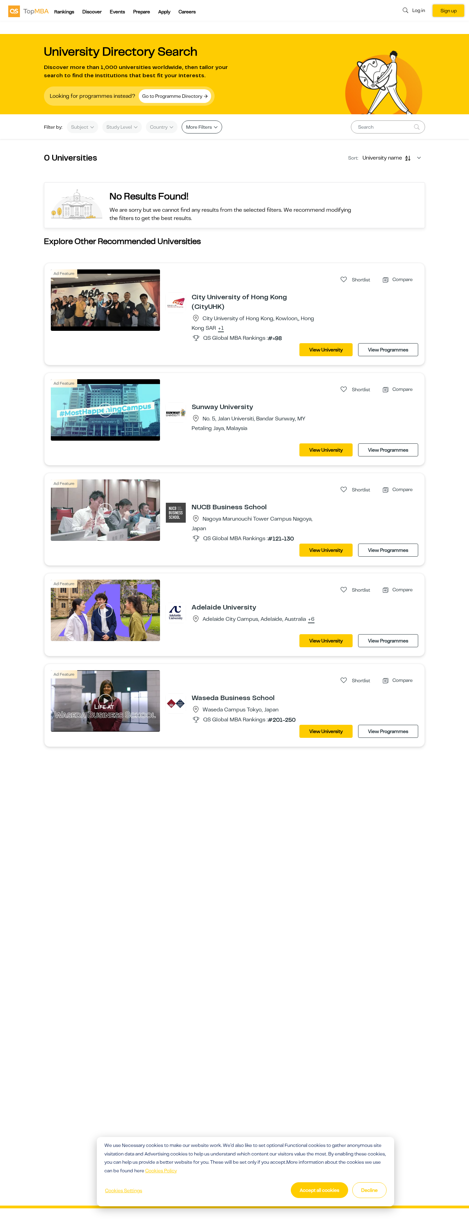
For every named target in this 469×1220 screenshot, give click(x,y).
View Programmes (388, 350)
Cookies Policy (161, 1170)
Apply (164, 12)
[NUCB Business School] (176, 512)
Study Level (119, 127)
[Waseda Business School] (176, 703)
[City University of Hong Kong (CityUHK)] (176, 302)
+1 (221, 328)
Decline (369, 1190)
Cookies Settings (123, 1190)
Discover (92, 12)
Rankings (64, 12)
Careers (187, 12)
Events (117, 12)
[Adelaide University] (176, 612)
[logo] (28, 11)
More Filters (199, 127)
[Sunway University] (176, 412)
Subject (80, 127)
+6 (311, 619)
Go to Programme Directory (172, 96)
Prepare (141, 12)
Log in (418, 10)
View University (326, 350)
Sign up (449, 11)
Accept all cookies (319, 1190)
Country (159, 127)
